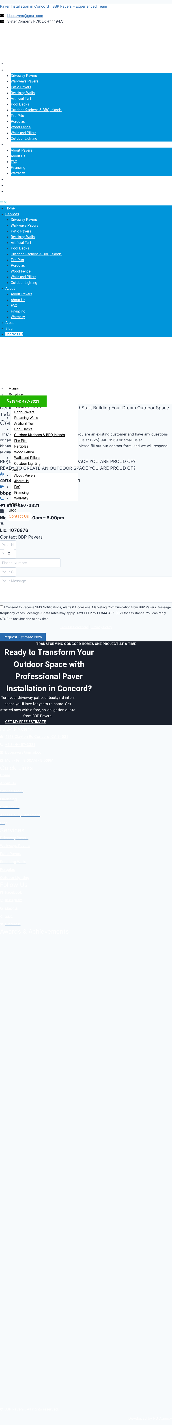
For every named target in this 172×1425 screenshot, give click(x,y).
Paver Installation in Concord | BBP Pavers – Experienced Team (53, 6)
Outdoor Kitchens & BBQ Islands (36, 110)
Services (12, 70)
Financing (18, 167)
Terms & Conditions (74, 627)
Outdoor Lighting (24, 138)
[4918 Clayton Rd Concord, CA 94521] (2, 474)
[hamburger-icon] (167, 387)
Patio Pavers (21, 87)
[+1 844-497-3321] (2, 499)
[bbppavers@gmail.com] (2, 486)
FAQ (14, 162)
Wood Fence (21, 127)
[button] (86, 203)
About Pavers (21, 150)
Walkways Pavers (24, 81)
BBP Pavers (16, 729)
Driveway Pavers (24, 76)
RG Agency (162, 1418)
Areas (10, 179)
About (10, 144)
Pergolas (18, 121)
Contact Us (15, 191)
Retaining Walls (23, 93)
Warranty (18, 173)
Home (10, 63)
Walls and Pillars (23, 133)
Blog (9, 185)
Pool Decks (20, 104)
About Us (18, 156)
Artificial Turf (21, 98)
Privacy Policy (101, 627)
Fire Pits (17, 116)
